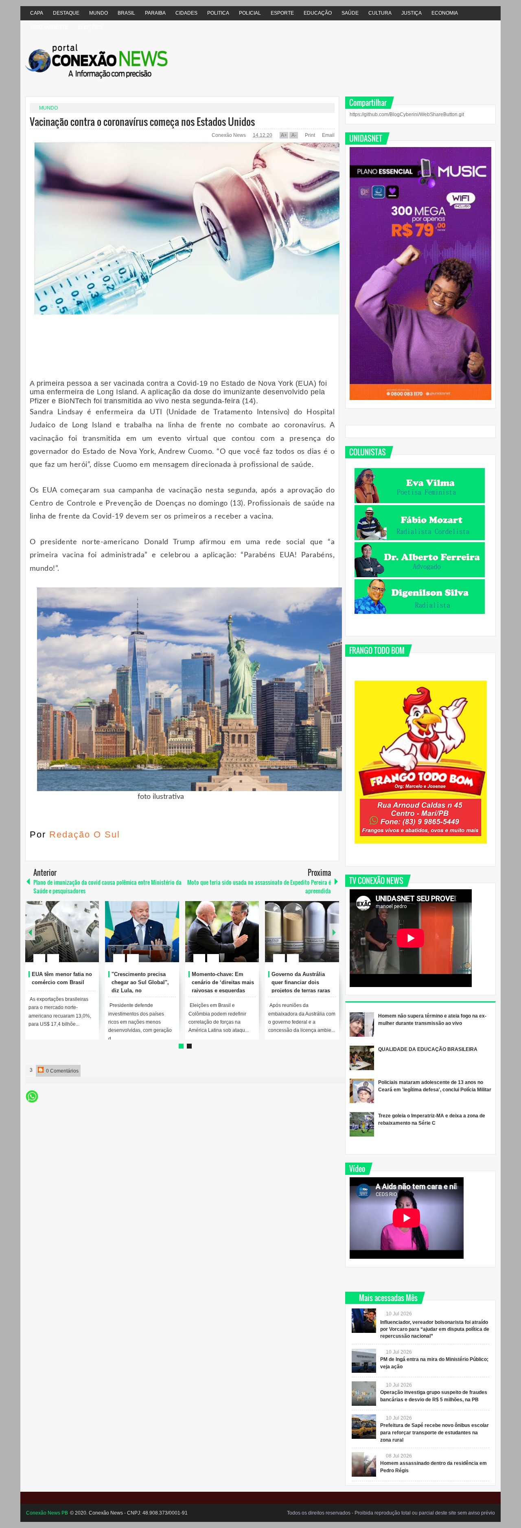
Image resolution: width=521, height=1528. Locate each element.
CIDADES (186, 13)
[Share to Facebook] (68, 938)
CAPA (36, 13)
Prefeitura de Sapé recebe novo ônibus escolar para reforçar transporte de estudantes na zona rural (434, 1432)
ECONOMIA (444, 13)
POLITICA (218, 13)
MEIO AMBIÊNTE (49, 27)
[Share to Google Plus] (89, 938)
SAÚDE (350, 13)
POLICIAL (250, 13)
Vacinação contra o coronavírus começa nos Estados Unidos (142, 121)
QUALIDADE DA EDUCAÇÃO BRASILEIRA (427, 1049)
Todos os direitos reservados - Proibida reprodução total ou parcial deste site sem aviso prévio (391, 1513)
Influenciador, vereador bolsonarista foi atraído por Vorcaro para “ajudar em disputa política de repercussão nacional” (434, 1329)
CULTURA (380, 13)
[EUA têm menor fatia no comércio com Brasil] (62, 931)
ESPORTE (282, 13)
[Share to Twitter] (79, 938)
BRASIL (126, 13)
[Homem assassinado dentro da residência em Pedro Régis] (364, 1464)
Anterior (334, 931)
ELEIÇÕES (90, 27)
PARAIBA (155, 13)
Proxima (30, 931)
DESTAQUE (66, 13)
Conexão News (229, 135)
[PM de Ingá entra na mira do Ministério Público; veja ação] (364, 1360)
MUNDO (98, 13)
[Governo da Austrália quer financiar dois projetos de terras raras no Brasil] (302, 931)
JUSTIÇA (411, 13)
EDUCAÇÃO (318, 13)
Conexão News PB (47, 1513)
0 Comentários (62, 1071)
